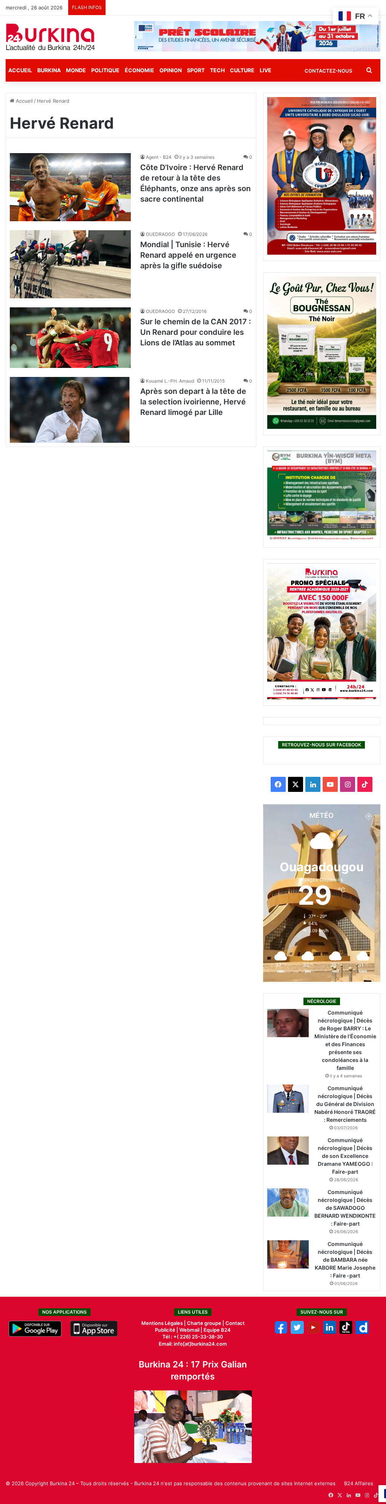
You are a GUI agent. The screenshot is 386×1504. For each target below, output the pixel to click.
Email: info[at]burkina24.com (193, 1344)
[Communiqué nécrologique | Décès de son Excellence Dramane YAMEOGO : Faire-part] (288, 1150)
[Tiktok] (345, 1332)
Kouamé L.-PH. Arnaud (170, 381)
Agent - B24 (159, 157)
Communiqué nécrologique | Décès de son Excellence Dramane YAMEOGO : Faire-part (345, 1156)
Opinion (170, 70)
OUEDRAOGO (160, 234)
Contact (235, 1323)
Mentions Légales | (164, 1323)
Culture (242, 70)
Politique (105, 70)
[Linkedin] (329, 1332)
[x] (297, 1332)
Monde (76, 70)
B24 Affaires (358, 1483)
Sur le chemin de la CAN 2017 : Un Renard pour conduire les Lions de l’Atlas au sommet (195, 332)
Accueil (20, 70)
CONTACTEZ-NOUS (328, 71)
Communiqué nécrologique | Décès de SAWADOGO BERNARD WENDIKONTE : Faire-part (345, 1208)
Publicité (165, 1330)
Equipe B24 (216, 1330)
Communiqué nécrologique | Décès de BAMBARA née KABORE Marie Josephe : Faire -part (345, 1260)
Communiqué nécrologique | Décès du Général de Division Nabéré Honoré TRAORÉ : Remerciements (345, 1104)
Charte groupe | (206, 1323)
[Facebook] (281, 1332)
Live (265, 70)
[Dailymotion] (362, 1332)
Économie (139, 70)
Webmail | (190, 1330)
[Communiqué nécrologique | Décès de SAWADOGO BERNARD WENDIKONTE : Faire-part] (288, 1202)
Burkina (49, 70)
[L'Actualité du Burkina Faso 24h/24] (50, 37)
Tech (217, 70)
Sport (196, 70)
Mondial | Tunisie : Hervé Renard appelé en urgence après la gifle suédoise (188, 255)
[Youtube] (313, 1332)
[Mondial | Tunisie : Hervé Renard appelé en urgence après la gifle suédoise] (70, 264)
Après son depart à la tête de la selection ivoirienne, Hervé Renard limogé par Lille (193, 402)
